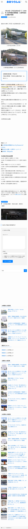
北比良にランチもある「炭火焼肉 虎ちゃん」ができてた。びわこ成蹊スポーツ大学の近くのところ (17, 386)
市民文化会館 (15, 204)
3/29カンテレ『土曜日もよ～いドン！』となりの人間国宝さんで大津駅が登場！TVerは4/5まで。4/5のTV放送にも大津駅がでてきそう (17, 517)
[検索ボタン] (26, 2)
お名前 (4, 251)
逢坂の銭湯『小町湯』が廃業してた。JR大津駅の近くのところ (17, 481)
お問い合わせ (18, 194)
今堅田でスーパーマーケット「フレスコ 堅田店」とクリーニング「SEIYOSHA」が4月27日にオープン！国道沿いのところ (17, 338)
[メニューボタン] (2, 2)
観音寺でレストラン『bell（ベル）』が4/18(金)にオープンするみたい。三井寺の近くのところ (17, 407)
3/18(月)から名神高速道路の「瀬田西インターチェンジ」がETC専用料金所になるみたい (17, 324)
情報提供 (4, 350)
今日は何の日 (4, 17)
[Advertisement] (14, 288)
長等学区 (21, 204)
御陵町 (3, 206)
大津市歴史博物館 (6, 204)
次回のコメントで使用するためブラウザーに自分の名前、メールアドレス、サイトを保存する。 (14, 257)
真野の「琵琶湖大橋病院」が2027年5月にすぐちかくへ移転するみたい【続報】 (17, 317)
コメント (5, 234)
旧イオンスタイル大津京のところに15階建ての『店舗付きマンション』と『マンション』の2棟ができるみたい (17, 331)
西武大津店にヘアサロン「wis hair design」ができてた (16, 310)
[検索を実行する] (25, 270)
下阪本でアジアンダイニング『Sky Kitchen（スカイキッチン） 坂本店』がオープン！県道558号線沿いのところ (17, 475)
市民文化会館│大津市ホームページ (11, 149)
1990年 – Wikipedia (7, 151)
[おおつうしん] (14, 2)
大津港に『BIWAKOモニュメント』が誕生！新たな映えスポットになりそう (17, 488)
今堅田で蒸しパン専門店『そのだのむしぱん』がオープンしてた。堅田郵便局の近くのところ (17, 502)
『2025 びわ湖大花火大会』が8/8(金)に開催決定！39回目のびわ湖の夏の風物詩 (17, 495)
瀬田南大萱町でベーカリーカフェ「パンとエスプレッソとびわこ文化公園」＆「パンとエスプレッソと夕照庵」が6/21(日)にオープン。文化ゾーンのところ (17, 455)
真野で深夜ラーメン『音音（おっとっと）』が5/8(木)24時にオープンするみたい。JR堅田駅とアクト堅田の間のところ (17, 509)
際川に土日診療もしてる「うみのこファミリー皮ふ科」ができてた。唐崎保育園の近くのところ (17, 447)
